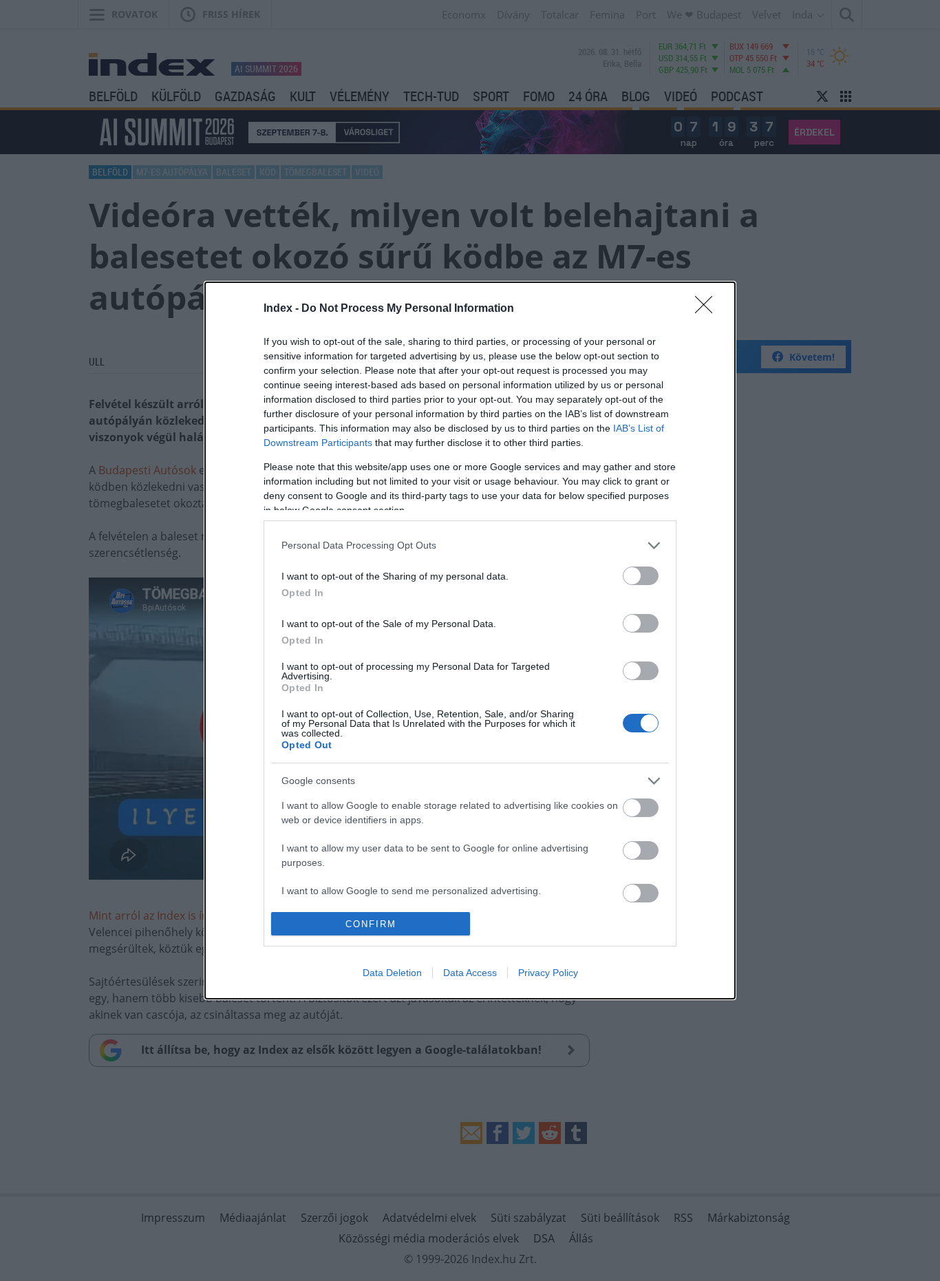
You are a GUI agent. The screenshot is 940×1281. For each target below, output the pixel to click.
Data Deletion (392, 972)
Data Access (470, 972)
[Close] (708, 309)
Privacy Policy (548, 972)
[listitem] (470, 545)
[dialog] (470, 640)
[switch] (641, 576)
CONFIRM (370, 924)
